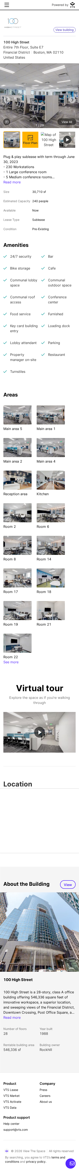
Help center (11, 1123)
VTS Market (11, 1095)
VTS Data (9, 1107)
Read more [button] (12, 182)
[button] (39, 96)
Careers (45, 1095)
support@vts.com (15, 1129)
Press (43, 1090)
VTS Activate (12, 1101)
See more (11, 662)
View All (67, 122)
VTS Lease (10, 1090)
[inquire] (70, 1163)
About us (46, 1101)
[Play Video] (39, 732)
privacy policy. (36, 1161)
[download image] (6, 121)
